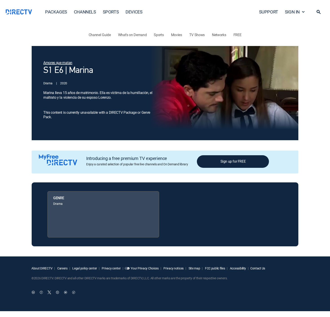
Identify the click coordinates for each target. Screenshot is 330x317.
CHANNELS (85, 12)
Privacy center (111, 268)
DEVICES (133, 12)
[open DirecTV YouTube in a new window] (65, 292)
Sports (159, 34)
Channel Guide (100, 34)
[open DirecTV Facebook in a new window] (41, 292)
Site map (194, 268)
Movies (176, 34)
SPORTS (111, 12)
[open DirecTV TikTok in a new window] (73, 292)
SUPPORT (268, 12)
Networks (219, 34)
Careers (62, 268)
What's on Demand (132, 34)
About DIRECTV (41, 268)
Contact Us (257, 268)
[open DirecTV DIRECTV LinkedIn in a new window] (33, 292)
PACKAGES (56, 12)
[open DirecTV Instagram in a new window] (57, 292)
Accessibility (237, 268)
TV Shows (197, 34)
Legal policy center (84, 268)
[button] (318, 12)
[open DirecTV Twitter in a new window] (49, 292)
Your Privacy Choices (144, 268)
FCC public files (214, 268)
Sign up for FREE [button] (233, 161)
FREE (237, 34)
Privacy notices (173, 268)
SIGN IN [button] (292, 12)
